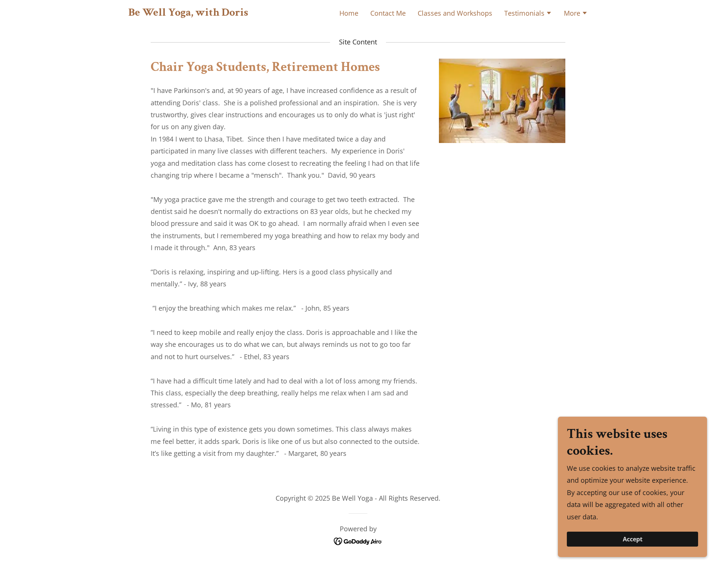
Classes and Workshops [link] (455, 13)
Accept (633, 539)
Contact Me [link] (388, 13)
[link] (188, 13)
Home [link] (348, 13)
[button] (528, 14)
